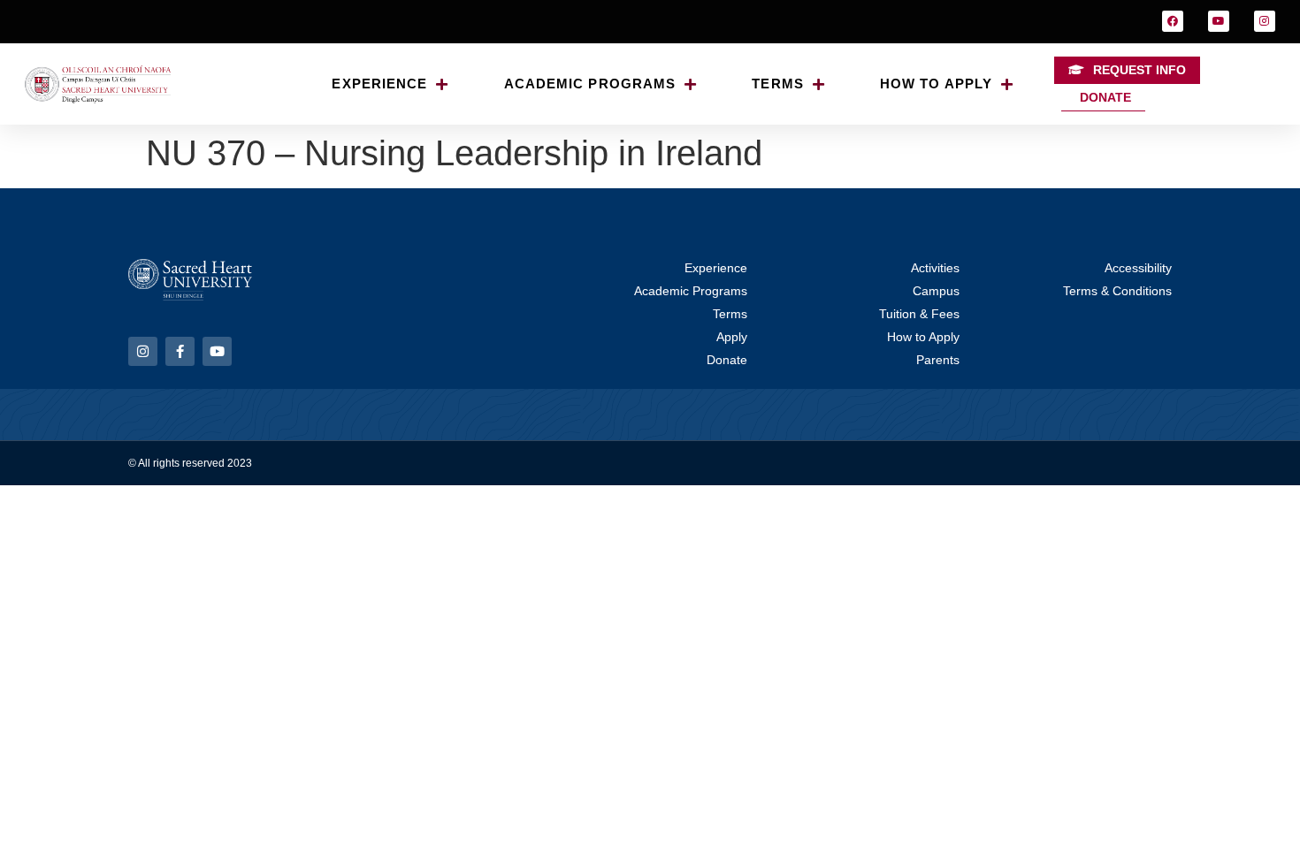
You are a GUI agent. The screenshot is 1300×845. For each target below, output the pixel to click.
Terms (778, 83)
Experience (379, 83)
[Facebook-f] (180, 351)
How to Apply (936, 83)
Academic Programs (590, 83)
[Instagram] (1264, 21)
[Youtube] (1218, 21)
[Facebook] (1172, 21)
